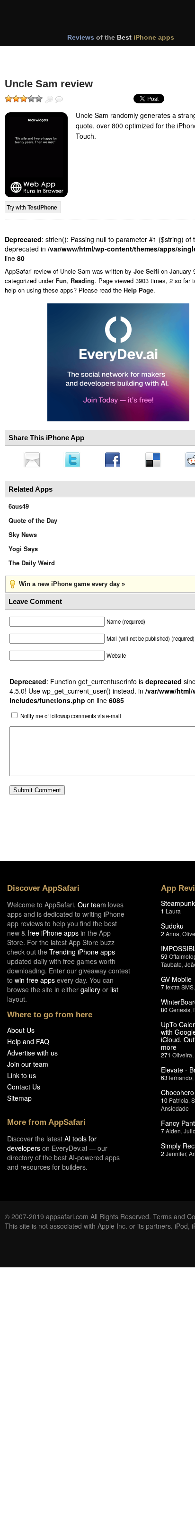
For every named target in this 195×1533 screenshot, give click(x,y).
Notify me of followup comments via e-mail (70, 718)
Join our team (27, 1067)
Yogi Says (23, 551)
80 (164, 1012)
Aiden (173, 1134)
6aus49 (19, 508)
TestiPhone (42, 207)
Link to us (21, 1078)
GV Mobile (176, 982)
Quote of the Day (33, 523)
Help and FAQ (28, 1044)
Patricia (178, 1103)
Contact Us (23, 1089)
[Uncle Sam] (36, 154)
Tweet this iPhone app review (74, 460)
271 (166, 1058)
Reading (83, 280)
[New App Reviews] (32, 55)
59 (164, 959)
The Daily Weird (32, 565)
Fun (61, 280)
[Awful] (8, 98)
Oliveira (182, 1058)
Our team (92, 907)
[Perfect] (39, 98)
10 (164, 1103)
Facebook (116, 460)
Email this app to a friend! (33, 460)
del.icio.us (158, 460)
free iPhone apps (53, 935)
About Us (21, 1033)
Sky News (23, 537)
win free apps (35, 983)
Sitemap (19, 1101)
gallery (90, 992)
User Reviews (59, 99)
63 (164, 1080)
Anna (172, 936)
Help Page (138, 289)
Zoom (49, 99)
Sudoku (172, 928)
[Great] (31, 98)
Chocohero (177, 1095)
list (114, 992)
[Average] (23, 98)
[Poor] (16, 98)
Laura (173, 914)
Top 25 (80, 55)
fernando (180, 1080)
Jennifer (176, 1156)
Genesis (179, 1012)
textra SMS (180, 990)
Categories (128, 55)
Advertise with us (32, 1055)
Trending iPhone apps (82, 954)
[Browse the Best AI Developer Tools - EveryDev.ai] (118, 363)
